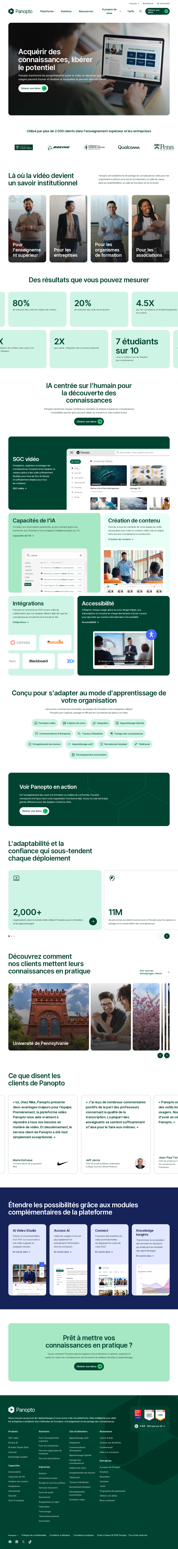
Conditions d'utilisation (60, 1535)
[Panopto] (20, 11)
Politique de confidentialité (34, 1535)
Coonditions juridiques (83, 1535)
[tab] (9, 936)
